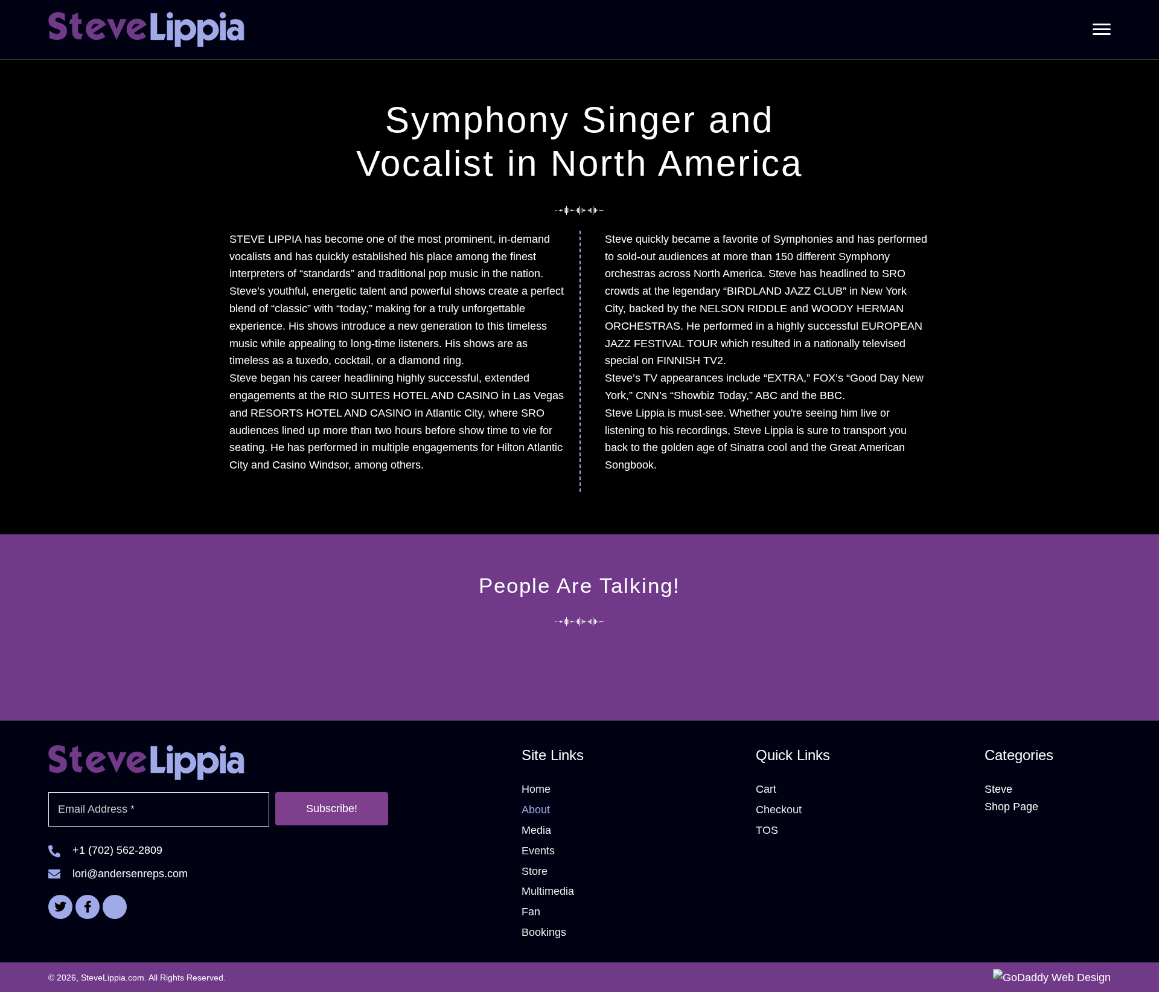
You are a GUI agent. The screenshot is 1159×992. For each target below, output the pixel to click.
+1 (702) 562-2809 (117, 850)
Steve (998, 789)
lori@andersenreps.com (130, 874)
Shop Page (1011, 807)
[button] (1102, 29)
